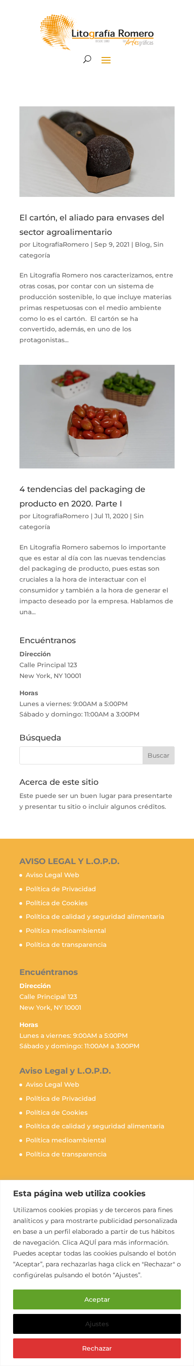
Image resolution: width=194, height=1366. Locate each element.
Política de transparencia (66, 945)
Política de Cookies (57, 903)
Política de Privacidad (61, 889)
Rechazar (97, 1348)
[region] (97, 1273)
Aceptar (97, 1299)
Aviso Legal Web (52, 875)
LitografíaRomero (60, 244)
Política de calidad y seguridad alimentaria (95, 916)
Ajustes (97, 1324)
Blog (142, 244)
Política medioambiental (66, 931)
